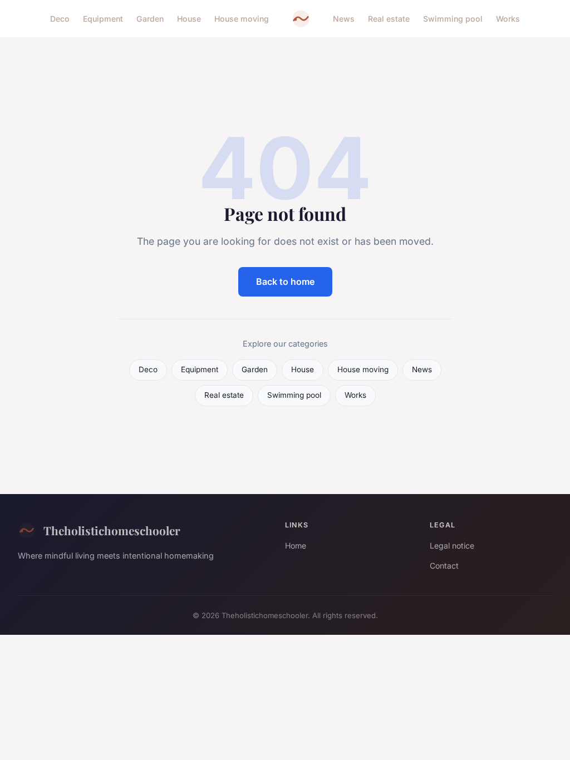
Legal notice (452, 545)
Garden (150, 18)
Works (508, 18)
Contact (444, 565)
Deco (60, 18)
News (344, 18)
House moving (241, 18)
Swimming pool (453, 18)
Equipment (103, 18)
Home (295, 545)
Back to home (285, 281)
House (189, 18)
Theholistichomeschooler (111, 530)
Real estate (389, 18)
